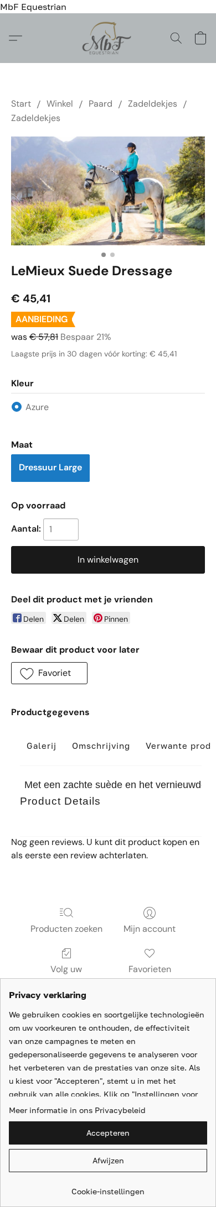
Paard (100, 103)
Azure (37, 407)
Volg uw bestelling (66, 975)
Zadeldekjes (152, 103)
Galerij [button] (41, 746)
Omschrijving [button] (101, 746)
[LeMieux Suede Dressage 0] (108, 191)
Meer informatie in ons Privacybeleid (77, 1110)
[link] (108, 1187)
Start (21, 103)
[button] (108, 38)
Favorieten (149, 969)
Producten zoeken (66, 929)
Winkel (60, 103)
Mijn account (150, 929)
